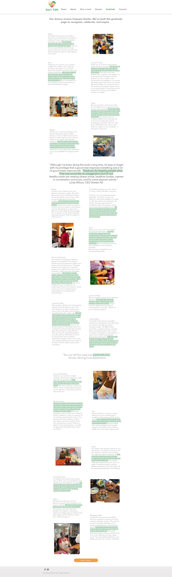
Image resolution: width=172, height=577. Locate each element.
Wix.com (67, 573)
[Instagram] (48, 569)
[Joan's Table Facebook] (45, 569)
